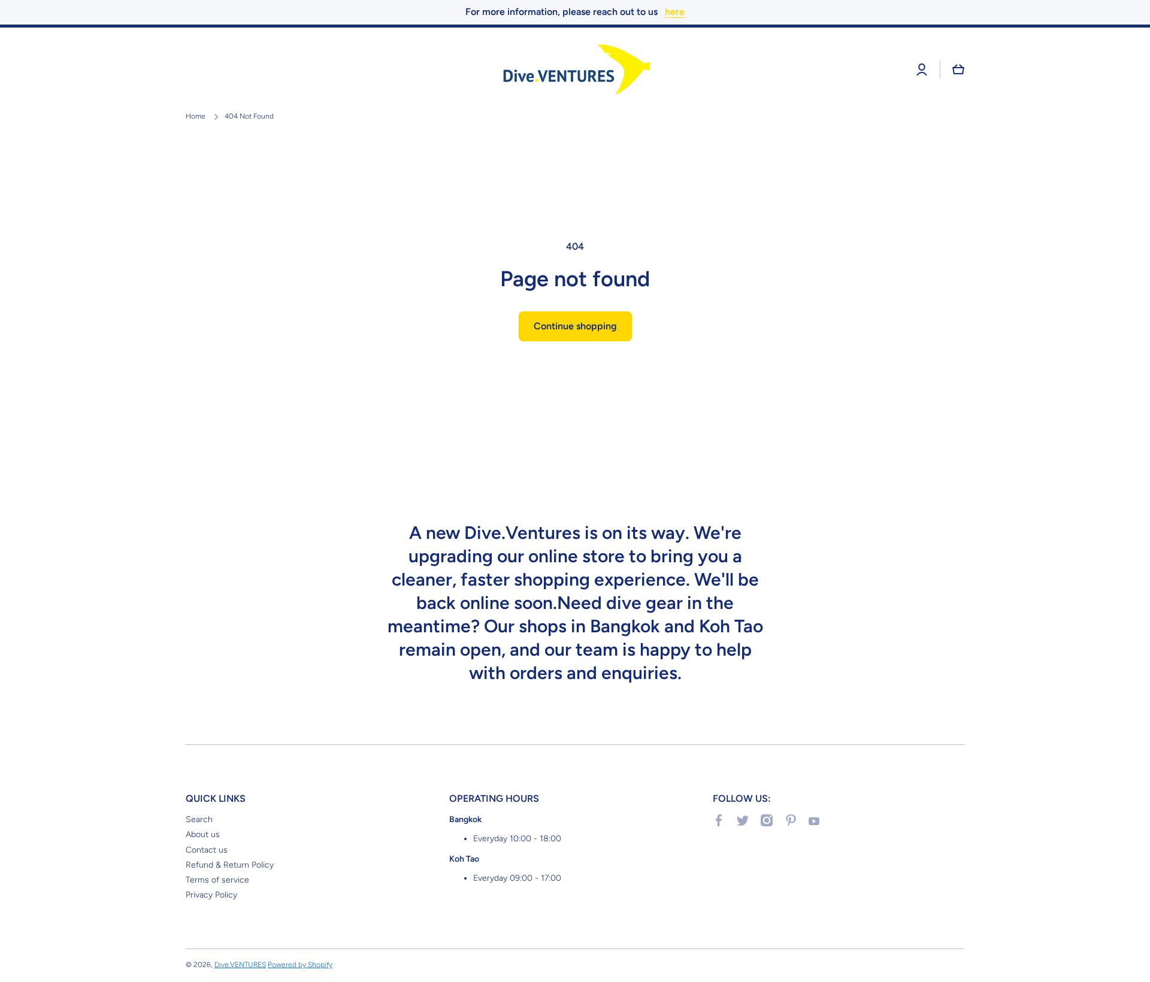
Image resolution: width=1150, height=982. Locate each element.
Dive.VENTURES (240, 964)
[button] (958, 69)
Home (195, 116)
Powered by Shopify (300, 964)
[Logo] (575, 70)
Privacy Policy (211, 895)
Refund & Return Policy (230, 865)
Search (199, 819)
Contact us (207, 850)
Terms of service (217, 880)
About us (203, 834)
